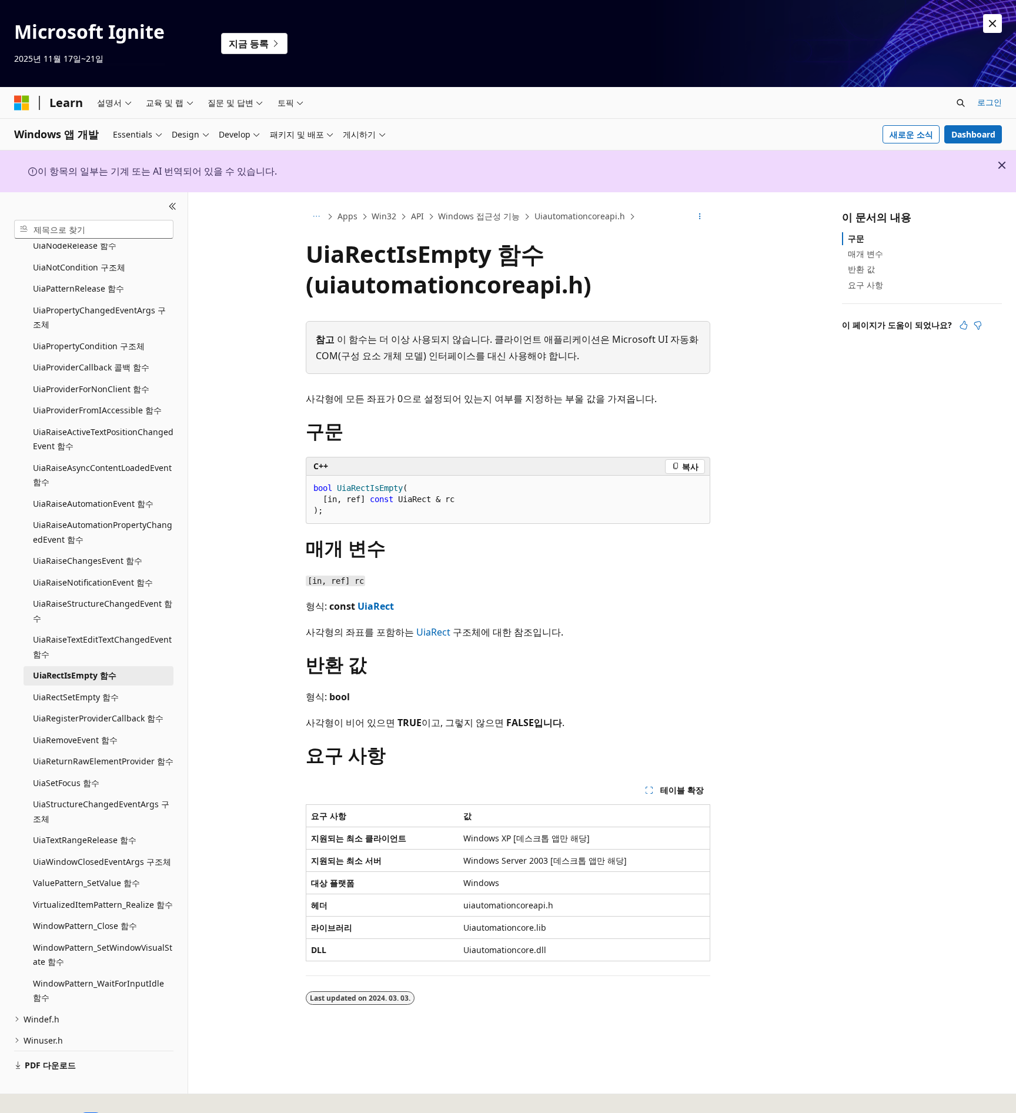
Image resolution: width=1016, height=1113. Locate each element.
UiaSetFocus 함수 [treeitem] (66, 782)
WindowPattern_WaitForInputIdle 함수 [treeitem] (98, 991)
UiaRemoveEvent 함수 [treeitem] (75, 740)
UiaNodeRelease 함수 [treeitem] (74, 245)
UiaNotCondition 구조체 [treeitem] (79, 267)
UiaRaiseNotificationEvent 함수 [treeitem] (93, 582)
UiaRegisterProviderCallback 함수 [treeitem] (98, 718)
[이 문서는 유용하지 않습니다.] (978, 325)
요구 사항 (865, 284)
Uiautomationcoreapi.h (579, 216)
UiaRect (375, 606)
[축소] (172, 206)
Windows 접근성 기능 (479, 216)
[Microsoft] (21, 103)
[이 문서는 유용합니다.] (964, 325)
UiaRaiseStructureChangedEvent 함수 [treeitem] (102, 611)
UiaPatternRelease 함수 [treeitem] (78, 288)
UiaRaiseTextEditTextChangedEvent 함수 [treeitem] (102, 647)
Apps (347, 216)
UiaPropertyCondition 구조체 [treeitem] (89, 346)
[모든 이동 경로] (316, 217)
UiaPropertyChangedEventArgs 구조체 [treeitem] (99, 317)
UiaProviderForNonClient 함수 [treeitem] (91, 389)
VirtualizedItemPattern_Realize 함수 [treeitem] (103, 904)
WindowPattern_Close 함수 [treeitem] (85, 925)
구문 (856, 238)
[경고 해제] (992, 23)
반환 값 (861, 269)
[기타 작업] (700, 217)
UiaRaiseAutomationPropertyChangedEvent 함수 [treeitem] (102, 532)
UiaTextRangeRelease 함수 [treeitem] (84, 839)
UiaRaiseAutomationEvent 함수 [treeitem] (93, 503)
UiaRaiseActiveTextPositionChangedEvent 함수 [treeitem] (103, 439)
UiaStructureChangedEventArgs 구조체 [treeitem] (101, 811)
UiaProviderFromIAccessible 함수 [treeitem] (97, 410)
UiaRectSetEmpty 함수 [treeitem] (76, 697)
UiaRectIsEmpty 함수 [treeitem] (74, 675)
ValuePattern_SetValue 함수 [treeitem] (86, 882)
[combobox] (93, 229)
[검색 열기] (960, 102)
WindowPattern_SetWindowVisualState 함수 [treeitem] (102, 955)
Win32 (384, 216)
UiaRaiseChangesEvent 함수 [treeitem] (87, 560)
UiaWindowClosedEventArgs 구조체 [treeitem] (102, 861)
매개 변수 (865, 253)
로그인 (989, 102)
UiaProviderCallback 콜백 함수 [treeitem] (91, 367)
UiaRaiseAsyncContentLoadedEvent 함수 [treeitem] (102, 475)
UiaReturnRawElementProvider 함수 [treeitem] (103, 761)
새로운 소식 (911, 134)
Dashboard (973, 134)
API (417, 216)
